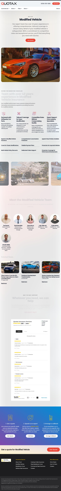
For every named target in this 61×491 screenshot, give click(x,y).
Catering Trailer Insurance (37, 462)
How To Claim (53, 464)
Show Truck (19, 462)
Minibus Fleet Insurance (22, 468)
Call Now (30, 436)
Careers (33, 468)
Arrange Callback (51, 436)
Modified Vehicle (20, 464)
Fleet (19, 8)
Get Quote (56, 3)
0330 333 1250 (45, 3)
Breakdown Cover (20, 466)
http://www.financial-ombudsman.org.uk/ (10, 489)
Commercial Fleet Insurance (38, 466)
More (25, 8)
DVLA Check (53, 462)
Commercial (4, 8)
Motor (13, 8)
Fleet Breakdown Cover (37, 464)
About (58, 8)
